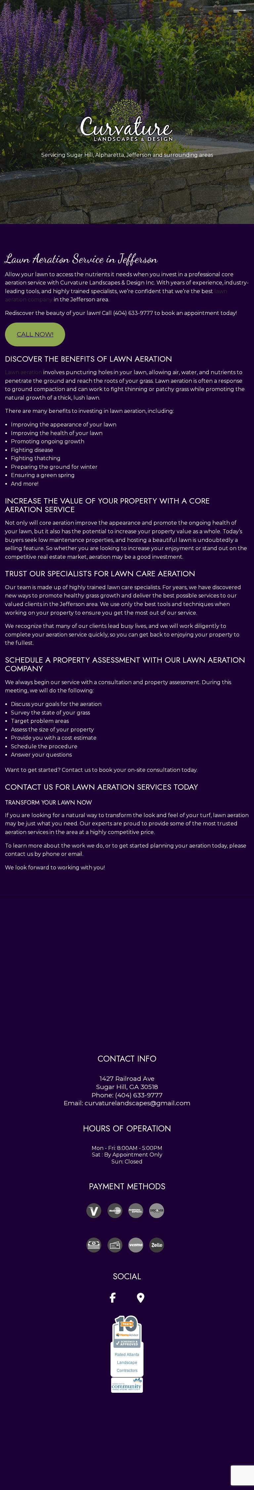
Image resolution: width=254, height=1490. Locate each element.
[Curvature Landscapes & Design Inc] (127, 118)
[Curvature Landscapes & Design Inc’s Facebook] (112, 1299)
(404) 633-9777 (139, 1095)
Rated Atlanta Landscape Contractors (127, 1362)
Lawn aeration (23, 372)
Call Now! (35, 334)
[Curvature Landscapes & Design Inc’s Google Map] (141, 1299)
